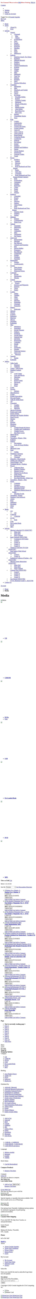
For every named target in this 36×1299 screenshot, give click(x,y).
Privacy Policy (9, 1250)
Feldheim (7, 1125)
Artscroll (7, 1120)
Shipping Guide (9, 1263)
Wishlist (7, 10)
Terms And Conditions (11, 1248)
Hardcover (8, 1081)
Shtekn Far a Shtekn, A (12, 892)
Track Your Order (10, 1262)
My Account (8, 1260)
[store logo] (14, 17)
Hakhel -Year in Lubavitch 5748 (15, 956)
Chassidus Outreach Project (13, 1091)
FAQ (19, 2)
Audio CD (8, 1075)
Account (3, 586)
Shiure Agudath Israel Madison (14, 1096)
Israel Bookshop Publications (13, 1105)
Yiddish (7, 1157)
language (7, 1154)
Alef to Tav (8, 1118)
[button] (10, 899)
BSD (6, 1122)
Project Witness (9, 1110)
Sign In (7, 12)
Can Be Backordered (11, 1164)
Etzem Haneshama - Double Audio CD (17, 967)
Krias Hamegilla (10, 1010)
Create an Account (10, 14)
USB (6, 1062)
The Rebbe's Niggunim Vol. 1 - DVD (16, 914)
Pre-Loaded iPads (10, 1064)
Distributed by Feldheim (12, 1092)
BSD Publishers (9, 1101)
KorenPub (8, 1132)
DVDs (7, 1060)
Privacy (7, 1265)
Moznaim (7, 1134)
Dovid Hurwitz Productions (13, 1094)
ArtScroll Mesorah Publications (14, 1089)
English (7, 1156)
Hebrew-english (9, 1152)
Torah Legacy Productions (13, 1098)
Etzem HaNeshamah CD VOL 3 (15, 989)
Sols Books (8, 1136)
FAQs (6, 1253)
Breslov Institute (9, 1099)
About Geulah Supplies (12, 1246)
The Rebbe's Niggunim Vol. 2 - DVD (16, 903)
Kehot (6, 1130)
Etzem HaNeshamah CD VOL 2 (15, 978)
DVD (6, 1065)
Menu (2, 20)
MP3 (6, 1067)
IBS (6, 1127)
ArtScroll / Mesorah (11, 1087)
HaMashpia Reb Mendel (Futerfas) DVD (18, 946)
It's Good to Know (10, 1103)
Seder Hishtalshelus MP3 (13, 924)
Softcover (7, 1079)
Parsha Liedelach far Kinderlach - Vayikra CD (20, 935)
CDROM (7, 1058)
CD (6, 1057)
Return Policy (9, 1252)
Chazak (7, 1123)
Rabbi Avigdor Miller (11, 1112)
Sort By (3, 887)
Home (6, 589)
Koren (6, 1108)
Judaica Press (9, 1106)
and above (12, 1146)
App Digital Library (11, 1074)
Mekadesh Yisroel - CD (12, 999)
